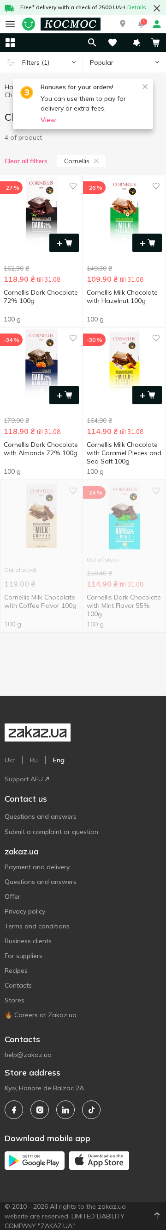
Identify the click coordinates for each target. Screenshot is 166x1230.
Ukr (10, 760)
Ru (34, 760)
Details (136, 7)
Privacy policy (25, 911)
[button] (122, 24)
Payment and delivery (37, 867)
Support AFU (24, 779)
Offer (12, 896)
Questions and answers (41, 816)
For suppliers (23, 956)
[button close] (156, 8)
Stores (14, 1000)
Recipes (16, 970)
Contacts (18, 985)
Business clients (28, 941)
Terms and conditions (37, 926)
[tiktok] (91, 1109)
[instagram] (39, 1109)
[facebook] (14, 1109)
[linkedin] (65, 1109)
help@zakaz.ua (28, 1055)
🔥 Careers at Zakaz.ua (41, 1015)
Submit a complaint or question (51, 832)
